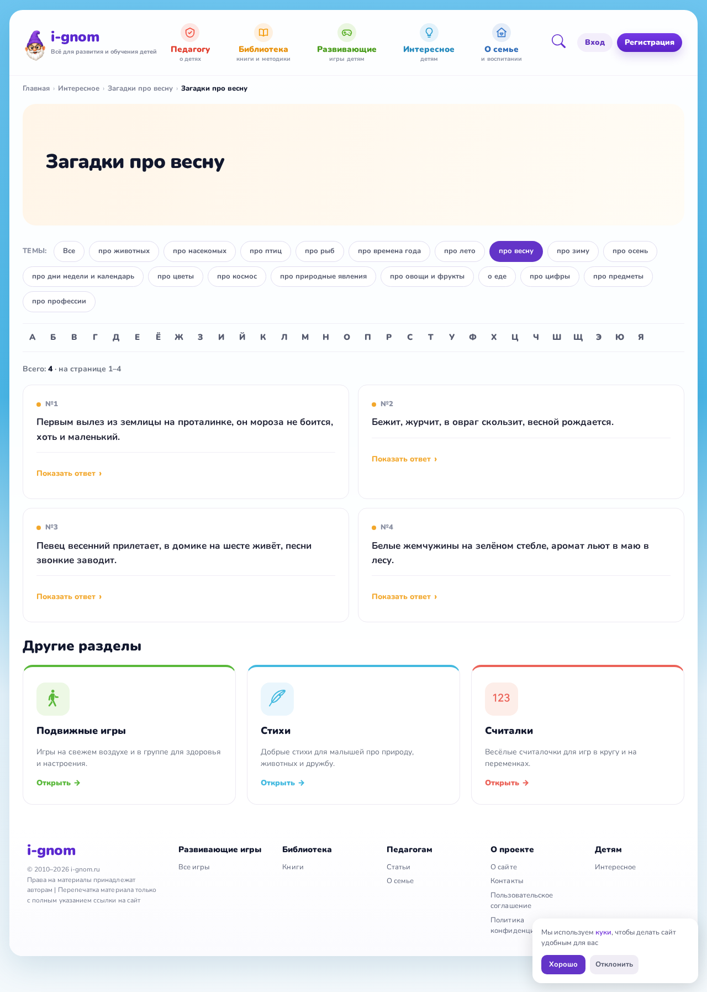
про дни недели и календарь (83, 276)
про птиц (266, 251)
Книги (292, 867)
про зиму (573, 251)
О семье (400, 881)
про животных (124, 251)
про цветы (175, 276)
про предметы (618, 276)
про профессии (59, 301)
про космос (237, 276)
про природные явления (323, 276)
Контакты (506, 881)
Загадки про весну (140, 88)
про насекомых (199, 251)
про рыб (320, 251)
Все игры (194, 867)
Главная (36, 88)
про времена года (389, 251)
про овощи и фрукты (427, 276)
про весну (516, 251)
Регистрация (649, 42)
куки (603, 932)
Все (69, 251)
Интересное (78, 88)
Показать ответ (66, 473)
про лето (460, 251)
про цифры (550, 276)
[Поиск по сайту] (562, 42)
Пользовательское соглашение (521, 900)
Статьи (398, 867)
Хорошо (563, 964)
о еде (497, 276)
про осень (630, 251)
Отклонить (614, 964)
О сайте (503, 867)
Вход (595, 42)
